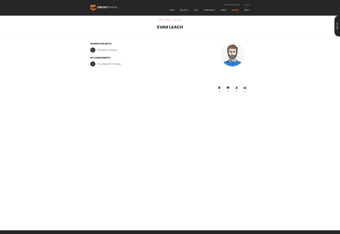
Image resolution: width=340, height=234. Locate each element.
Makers (235, 10)
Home (171, 10)
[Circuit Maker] (103, 7)
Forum (223, 10)
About (247, 10)
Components (209, 10)
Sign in (247, 5)
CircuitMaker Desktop (232, 5)
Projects (184, 10)
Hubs (196, 10)
